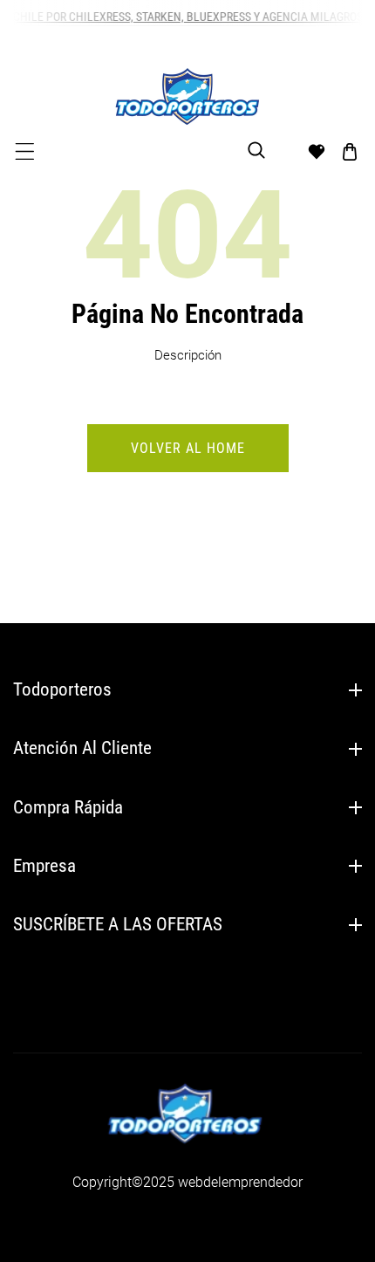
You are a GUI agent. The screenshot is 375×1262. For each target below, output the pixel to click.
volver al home (188, 448)
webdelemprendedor (240, 1182)
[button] (25, 151)
